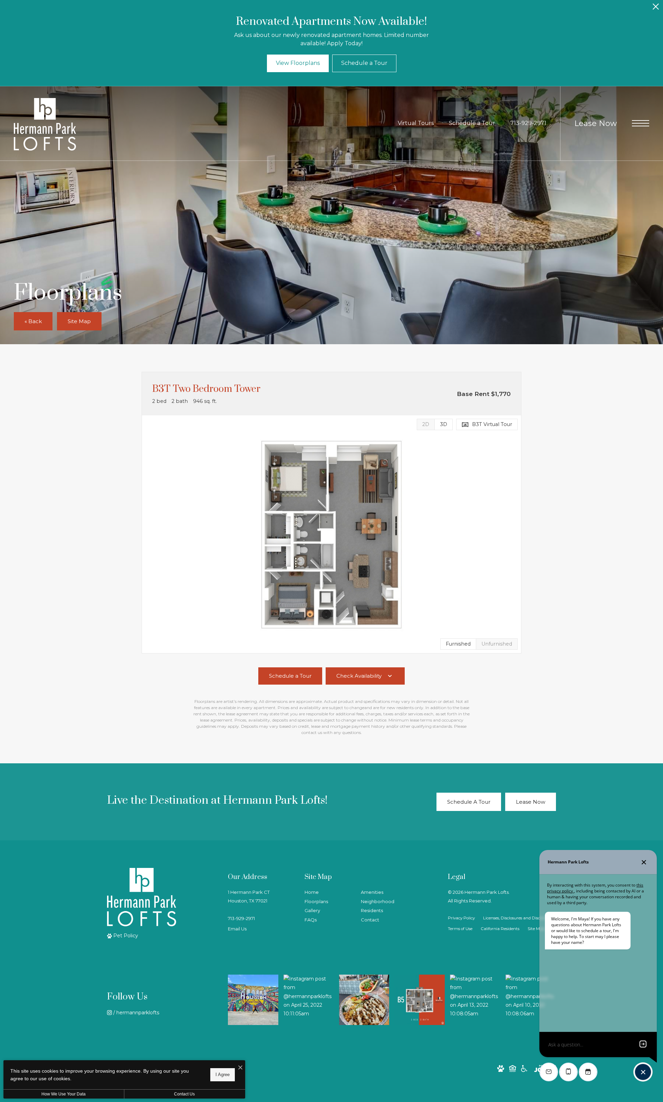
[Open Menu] (640, 123)
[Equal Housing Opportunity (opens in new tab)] (512, 1068)
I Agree (222, 1074)
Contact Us (184, 1094)
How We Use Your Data (63, 1094)
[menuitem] (327, 892)
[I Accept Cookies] (240, 1068)
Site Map (536, 928)
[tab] (425, 424)
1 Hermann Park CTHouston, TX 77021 (249, 896)
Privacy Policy (461, 918)
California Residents (500, 928)
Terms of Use (460, 928)
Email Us (237, 928)
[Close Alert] (655, 8)
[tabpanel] (331, 534)
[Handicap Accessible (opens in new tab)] (524, 1068)
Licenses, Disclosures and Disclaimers (519, 918)
